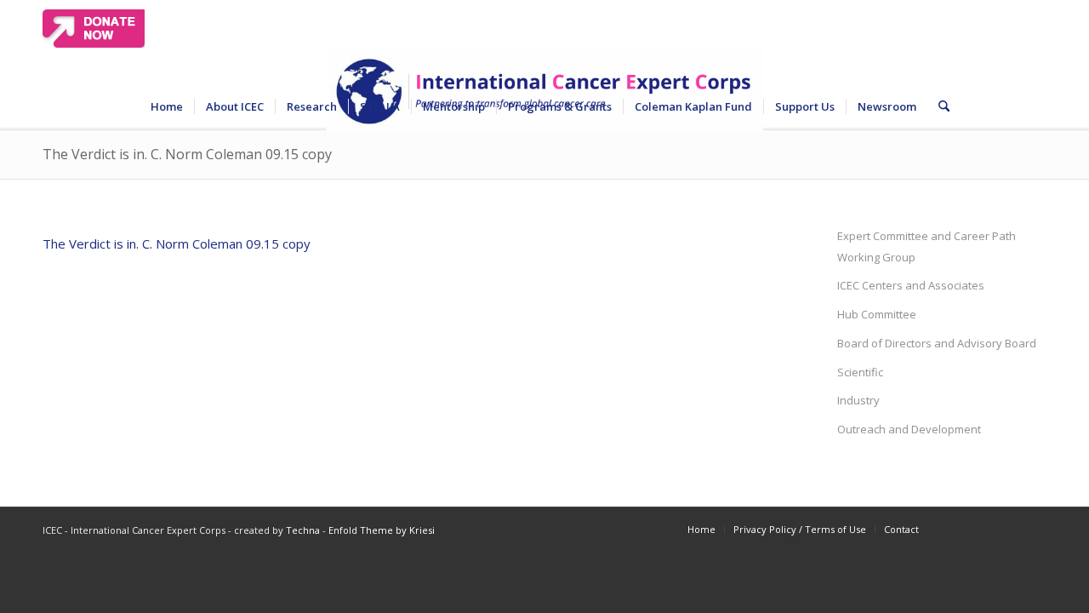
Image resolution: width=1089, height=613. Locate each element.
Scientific (860, 372)
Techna (303, 530)
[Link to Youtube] (1008, 528)
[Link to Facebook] (957, 528)
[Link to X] (982, 528)
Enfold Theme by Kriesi (381, 530)
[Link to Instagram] (1033, 528)
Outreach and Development (909, 429)
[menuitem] (167, 106)
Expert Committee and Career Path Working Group (926, 246)
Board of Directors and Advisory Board (936, 343)
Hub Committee (876, 314)
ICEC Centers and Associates (910, 285)
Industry (858, 400)
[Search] (938, 106)
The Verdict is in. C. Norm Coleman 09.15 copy (187, 154)
